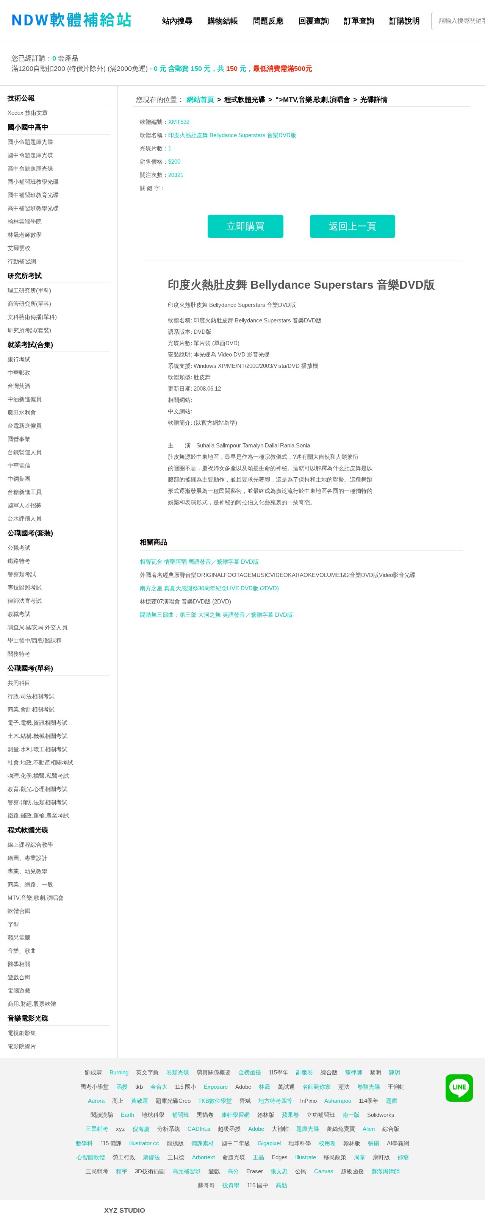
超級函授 (229, 1129)
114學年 (369, 1100)
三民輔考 (97, 1129)
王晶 (258, 1157)
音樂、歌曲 (22, 950)
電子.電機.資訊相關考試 (37, 722)
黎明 (375, 1072)
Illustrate (305, 1157)
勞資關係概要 (214, 1072)
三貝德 (176, 1157)
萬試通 (286, 1086)
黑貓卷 (205, 1115)
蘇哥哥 (206, 1185)
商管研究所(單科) (29, 303)
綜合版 (329, 1072)
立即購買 (245, 226)
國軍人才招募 (25, 505)
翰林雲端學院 (25, 221)
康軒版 (381, 1157)
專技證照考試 (25, 587)
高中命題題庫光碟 (30, 168)
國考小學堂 (94, 1086)
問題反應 (268, 21)
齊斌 (245, 1100)
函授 (122, 1086)
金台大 (158, 1086)
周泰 (359, 1157)
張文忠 (279, 1171)
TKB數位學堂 (215, 1100)
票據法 (151, 1157)
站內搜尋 (177, 21)
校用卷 (327, 1143)
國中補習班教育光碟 (33, 195)
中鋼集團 (19, 478)
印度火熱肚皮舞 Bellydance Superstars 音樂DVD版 (301, 284)
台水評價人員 (25, 518)
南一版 (351, 1115)
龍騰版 (175, 1143)
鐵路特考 (19, 561)
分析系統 (168, 1129)
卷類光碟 (177, 1072)
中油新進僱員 (25, 399)
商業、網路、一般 (30, 884)
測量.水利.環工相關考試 (37, 749)
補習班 (180, 1115)
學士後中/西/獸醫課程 (35, 640)
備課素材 (202, 1143)
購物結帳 (223, 21)
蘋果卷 (290, 1115)
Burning (119, 1072)
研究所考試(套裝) (29, 330)
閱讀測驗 (102, 1115)
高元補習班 (186, 1171)
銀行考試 (19, 359)
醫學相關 (19, 964)
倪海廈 (141, 1129)
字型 (13, 924)
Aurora (96, 1100)
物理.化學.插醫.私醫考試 (38, 775)
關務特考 (19, 653)
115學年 (278, 1072)
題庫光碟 (307, 1129)
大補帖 (280, 1129)
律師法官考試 (25, 600)
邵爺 (403, 1157)
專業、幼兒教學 (27, 871)
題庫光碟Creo (173, 1100)
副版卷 (304, 1072)
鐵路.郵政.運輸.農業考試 (38, 815)
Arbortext (203, 1157)
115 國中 (257, 1185)
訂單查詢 (359, 21)
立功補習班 (321, 1115)
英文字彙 (147, 1072)
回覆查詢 (314, 21)
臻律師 (353, 1072)
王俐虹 (396, 1086)
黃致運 (139, 1100)
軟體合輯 (19, 911)
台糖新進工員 (25, 492)
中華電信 (19, 465)
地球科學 (153, 1115)
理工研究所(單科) (29, 290)
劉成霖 (93, 1072)
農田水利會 (22, 412)
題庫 (391, 1100)
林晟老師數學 (25, 234)
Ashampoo (337, 1100)
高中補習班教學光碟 (33, 208)
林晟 (264, 1086)
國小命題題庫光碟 (30, 142)
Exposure (216, 1086)
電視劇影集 (22, 1033)
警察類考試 (22, 574)
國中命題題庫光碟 (30, 155)
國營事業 (19, 439)
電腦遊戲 (19, 990)
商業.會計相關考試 (31, 709)
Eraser (254, 1171)
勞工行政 (124, 1157)
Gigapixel (269, 1143)
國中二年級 (236, 1143)
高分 (233, 1171)
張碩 (373, 1143)
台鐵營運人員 (25, 452)
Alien (369, 1129)
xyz (120, 1129)
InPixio (308, 1100)
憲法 (344, 1086)
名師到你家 (316, 1086)
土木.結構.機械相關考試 (37, 736)
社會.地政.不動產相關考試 (40, 762)
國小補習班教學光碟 (33, 181)
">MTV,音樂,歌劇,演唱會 (312, 99)
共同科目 (19, 683)
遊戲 (214, 1171)
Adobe (243, 1086)
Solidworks (380, 1115)
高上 (118, 1100)
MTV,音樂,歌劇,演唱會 (36, 897)
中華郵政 (19, 372)
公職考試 (19, 547)
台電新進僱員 (25, 425)
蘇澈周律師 (385, 1171)
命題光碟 (233, 1157)
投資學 (230, 1185)
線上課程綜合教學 (30, 844)
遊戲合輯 (19, 977)
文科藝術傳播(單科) (32, 317)
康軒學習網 (235, 1115)
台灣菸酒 (19, 386)
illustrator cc (144, 1143)
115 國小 (185, 1086)
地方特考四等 (275, 1100)
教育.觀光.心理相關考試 (37, 789)
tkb (139, 1086)
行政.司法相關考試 (31, 696)
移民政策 (335, 1157)
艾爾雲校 (19, 248)
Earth (127, 1115)
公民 (301, 1171)
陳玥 (394, 1072)
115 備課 (111, 1143)
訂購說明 (405, 21)
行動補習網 (22, 261)
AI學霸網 (398, 1143)
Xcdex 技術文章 (28, 112)
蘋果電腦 (19, 937)
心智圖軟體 (91, 1157)
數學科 (84, 1143)
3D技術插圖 (150, 1171)
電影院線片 (22, 1046)
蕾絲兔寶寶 (341, 1129)
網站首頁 (200, 99)
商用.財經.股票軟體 (32, 1004)
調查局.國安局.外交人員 (37, 627)
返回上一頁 (352, 226)
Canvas (323, 1171)
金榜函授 (249, 1072)
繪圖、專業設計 (27, 858)
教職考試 (19, 614)
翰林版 (265, 1115)
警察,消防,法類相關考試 (37, 802)
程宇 (121, 1171)
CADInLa (199, 1129)
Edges (280, 1157)
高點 (281, 1185)
